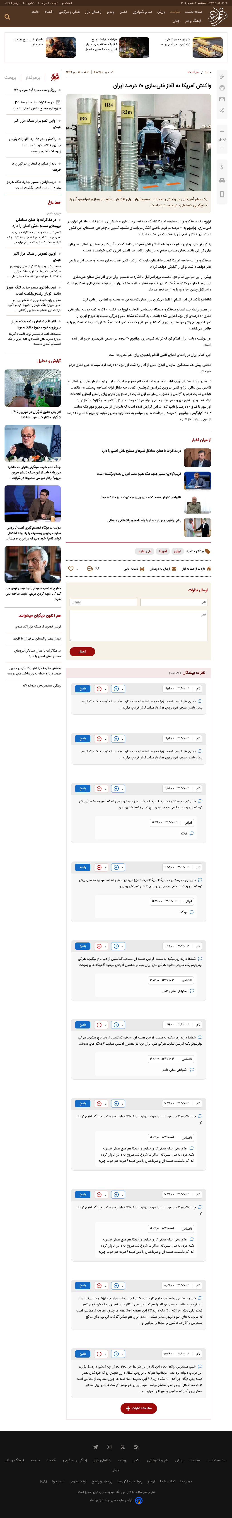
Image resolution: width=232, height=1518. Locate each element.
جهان (177, 21)
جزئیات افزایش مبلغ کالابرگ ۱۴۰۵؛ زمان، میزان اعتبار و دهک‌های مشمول (101, 44)
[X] (123, 1447)
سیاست (175, 12)
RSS (7, 3)
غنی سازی (145, 551)
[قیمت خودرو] (222, 181)
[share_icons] (222, 111)
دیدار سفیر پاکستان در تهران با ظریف (37, 639)
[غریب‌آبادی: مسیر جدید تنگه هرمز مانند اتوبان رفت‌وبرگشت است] (197, 481)
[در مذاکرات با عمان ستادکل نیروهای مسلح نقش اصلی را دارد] (197, 457)
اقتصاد (49, 12)
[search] (7, 17)
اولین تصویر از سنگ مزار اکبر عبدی (37, 257)
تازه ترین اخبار (55, 76)
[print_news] (222, 88)
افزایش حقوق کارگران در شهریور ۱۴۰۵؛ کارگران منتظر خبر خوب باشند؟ (36, 414)
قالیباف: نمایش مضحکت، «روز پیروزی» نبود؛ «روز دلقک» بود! (141, 497)
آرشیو (16, 3)
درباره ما (42, 3)
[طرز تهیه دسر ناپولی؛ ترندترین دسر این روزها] (208, 47)
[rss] (136, 1447)
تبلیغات (54, 3)
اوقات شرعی (78, 1481)
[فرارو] (217, 16)
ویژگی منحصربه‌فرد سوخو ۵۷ (35, 90)
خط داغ (54, 203)
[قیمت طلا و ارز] (222, 168)
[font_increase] (222, 131)
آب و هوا (58, 1481)
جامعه (35, 12)
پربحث (10, 78)
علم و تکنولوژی (143, 12)
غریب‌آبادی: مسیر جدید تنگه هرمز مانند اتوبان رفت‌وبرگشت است (139, 474)
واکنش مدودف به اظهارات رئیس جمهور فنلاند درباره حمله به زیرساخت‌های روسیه (35, 145)
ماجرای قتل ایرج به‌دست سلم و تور (28, 42)
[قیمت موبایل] (222, 195)
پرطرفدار (33, 78)
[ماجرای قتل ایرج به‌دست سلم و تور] (61, 47)
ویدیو (111, 12)
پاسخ (83, 688)
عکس (124, 12)
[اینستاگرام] (109, 1447)
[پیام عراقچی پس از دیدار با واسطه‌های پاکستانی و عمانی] (197, 527)
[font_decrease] (222, 147)
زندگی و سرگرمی (70, 12)
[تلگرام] (95, 1447)
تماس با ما (28, 3)
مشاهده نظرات (142, 1408)
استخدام (67, 3)
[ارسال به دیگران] (222, 99)
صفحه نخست (193, 12)
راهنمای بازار (93, 12)
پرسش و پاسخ (102, 1481)
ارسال (82, 651)
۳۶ (97, 569)
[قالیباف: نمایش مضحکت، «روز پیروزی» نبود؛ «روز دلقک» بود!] (197, 504)
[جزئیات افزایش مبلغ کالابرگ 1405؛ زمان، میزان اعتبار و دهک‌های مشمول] (134, 47)
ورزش (161, 12)
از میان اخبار (201, 440)
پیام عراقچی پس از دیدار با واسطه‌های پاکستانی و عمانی (144, 520)
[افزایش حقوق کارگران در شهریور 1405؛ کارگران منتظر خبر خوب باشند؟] (33, 387)
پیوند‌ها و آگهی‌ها (129, 1481)
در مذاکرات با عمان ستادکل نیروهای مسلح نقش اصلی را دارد (141, 450)
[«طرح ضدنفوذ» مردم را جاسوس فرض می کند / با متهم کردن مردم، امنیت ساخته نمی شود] (33, 564)
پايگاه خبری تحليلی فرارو (107, 1492)
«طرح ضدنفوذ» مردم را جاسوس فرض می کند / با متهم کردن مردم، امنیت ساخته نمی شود (33, 594)
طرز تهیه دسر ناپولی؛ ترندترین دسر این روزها (175, 42)
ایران (177, 551)
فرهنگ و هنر (193, 21)
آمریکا (163, 551)
